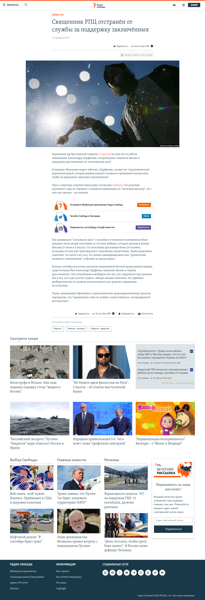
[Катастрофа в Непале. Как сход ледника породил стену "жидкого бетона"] (39, 362)
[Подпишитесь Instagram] (141, 572)
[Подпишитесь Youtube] (127, 572)
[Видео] (174, 5)
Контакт (14, 589)
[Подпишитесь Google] (105, 572)
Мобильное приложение (23, 571)
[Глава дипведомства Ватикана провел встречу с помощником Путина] (79, 521)
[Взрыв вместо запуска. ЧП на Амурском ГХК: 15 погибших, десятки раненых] (126, 477)
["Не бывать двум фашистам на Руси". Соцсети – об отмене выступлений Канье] (102, 362)
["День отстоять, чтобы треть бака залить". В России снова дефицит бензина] (126, 525)
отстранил (104, 154)
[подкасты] (183, 5)
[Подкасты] (155, 572)
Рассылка (61, 583)
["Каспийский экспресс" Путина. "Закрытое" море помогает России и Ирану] (39, 418)
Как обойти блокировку (69, 577)
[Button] (120, 46)
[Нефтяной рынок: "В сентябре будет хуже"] (32, 521)
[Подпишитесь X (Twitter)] (119, 572)
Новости (57, 15)
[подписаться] (162, 572)
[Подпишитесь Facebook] (112, 572)
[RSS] (148, 572)
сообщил (117, 185)
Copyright (61, 589)
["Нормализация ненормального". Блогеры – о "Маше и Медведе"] (165, 418)
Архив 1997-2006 (19, 583)
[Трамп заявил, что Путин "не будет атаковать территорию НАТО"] (79, 477)
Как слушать (62, 571)
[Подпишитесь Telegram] (134, 572)
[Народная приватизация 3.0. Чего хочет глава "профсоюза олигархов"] (102, 418)
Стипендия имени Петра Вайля (27, 577)
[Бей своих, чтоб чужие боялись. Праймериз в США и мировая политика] (32, 477)
